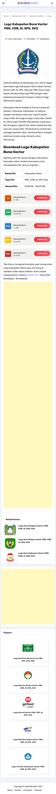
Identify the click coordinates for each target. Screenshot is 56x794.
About (10, 790)
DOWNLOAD (42, 198)
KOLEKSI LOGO (36, 786)
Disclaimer (27, 790)
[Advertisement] (28, 395)
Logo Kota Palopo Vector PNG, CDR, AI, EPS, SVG (35, 540)
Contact (17, 790)
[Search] (52, 3)
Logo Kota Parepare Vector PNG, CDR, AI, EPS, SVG (33, 527)
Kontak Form (32, 275)
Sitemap (37, 790)
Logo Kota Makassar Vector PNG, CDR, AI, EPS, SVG (33, 554)
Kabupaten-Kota (47, 39)
